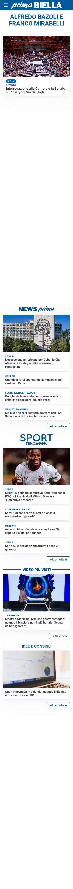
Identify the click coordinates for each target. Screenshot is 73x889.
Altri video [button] (59, 636)
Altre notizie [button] (58, 426)
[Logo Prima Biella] (36, 5)
